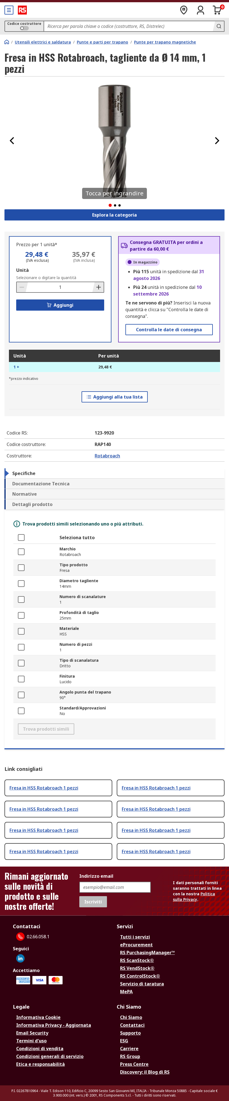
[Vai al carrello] (217, 10)
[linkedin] (20, 958)
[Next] (217, 140)
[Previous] (12, 140)
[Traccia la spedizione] (183, 10)
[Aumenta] (98, 287)
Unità (22, 270)
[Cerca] (218, 26)
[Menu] (8, 10)
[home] (6, 42)
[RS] (22, 10)
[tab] (114, 473)
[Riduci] (22, 287)
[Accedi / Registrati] (200, 10)
